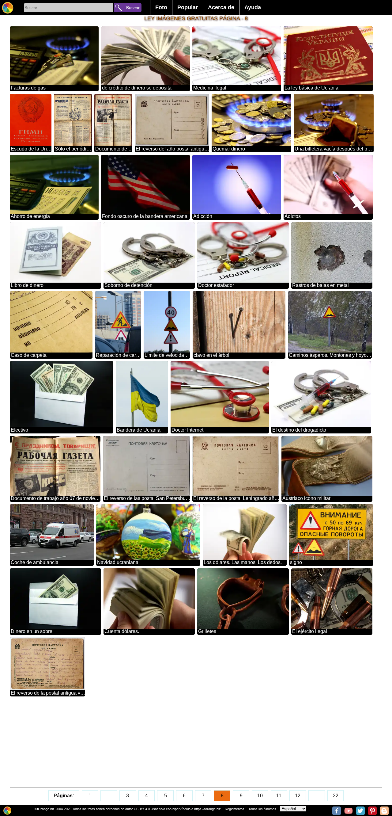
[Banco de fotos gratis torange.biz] (7, 7)
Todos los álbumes (262, 809)
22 (335, 795)
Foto (161, 7)
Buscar (133, 7)
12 (297, 795)
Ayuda (252, 7)
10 (260, 795)
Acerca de (221, 7)
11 (278, 795)
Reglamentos (234, 809)
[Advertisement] (193, 742)
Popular (187, 7)
